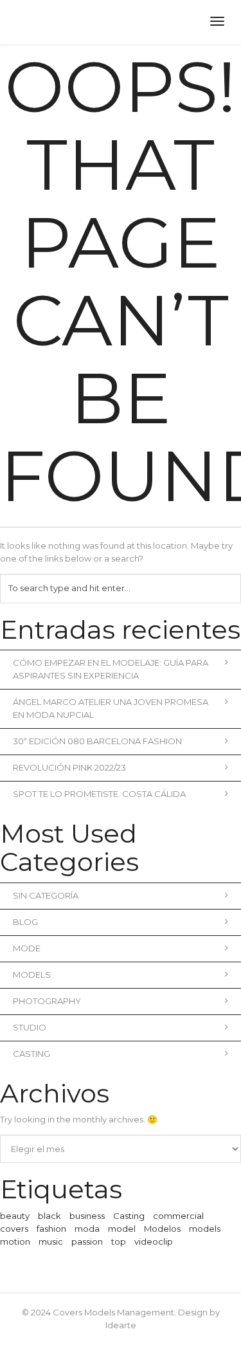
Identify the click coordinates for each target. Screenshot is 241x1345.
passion (87, 1241)
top (118, 1241)
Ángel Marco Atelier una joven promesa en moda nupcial (110, 708)
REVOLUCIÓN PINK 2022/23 (69, 767)
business (87, 1216)
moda (87, 1228)
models (204, 1228)
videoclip (153, 1241)
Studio (29, 1027)
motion (15, 1241)
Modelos (162, 1228)
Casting (31, 1053)
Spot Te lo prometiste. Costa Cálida (99, 794)
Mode (26, 948)
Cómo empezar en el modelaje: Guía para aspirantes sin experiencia (110, 669)
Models (32, 974)
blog (25, 922)
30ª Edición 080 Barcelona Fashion (97, 741)
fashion (51, 1228)
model (122, 1228)
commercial (178, 1216)
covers (14, 1228)
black (49, 1216)
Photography (47, 1001)
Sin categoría (45, 895)
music (51, 1241)
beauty (15, 1216)
